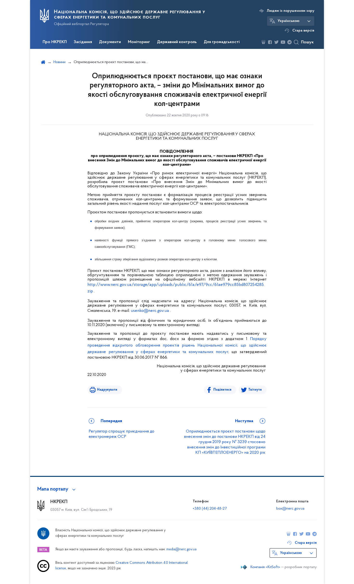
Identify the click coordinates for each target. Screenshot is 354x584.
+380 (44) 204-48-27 (210, 509)
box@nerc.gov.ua (290, 509)
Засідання (83, 42)
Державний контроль (177, 42)
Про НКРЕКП (55, 42)
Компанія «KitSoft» (265, 567)
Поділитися (222, 390)
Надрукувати (107, 390)
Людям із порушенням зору (290, 11)
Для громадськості (222, 42)
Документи (110, 42)
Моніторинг (139, 42)
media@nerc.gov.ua (181, 549)
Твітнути (255, 390)
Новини (59, 62)
